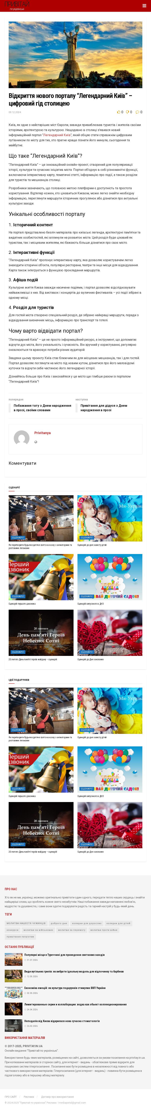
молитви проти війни (103, 930)
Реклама (29, 1096)
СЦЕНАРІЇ (18, 537)
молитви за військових (38, 930)
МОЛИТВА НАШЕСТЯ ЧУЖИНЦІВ (26, 923)
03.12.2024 (15, 112)
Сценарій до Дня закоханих (90, 659)
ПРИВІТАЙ (17, 6)
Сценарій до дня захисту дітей (92, 545)
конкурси (12, 930)
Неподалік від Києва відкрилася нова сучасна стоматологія (62, 1021)
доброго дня (59, 923)
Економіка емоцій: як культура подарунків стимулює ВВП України (65, 988)
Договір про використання (57, 1096)
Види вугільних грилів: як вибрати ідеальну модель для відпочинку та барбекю (74, 971)
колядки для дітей (118, 923)
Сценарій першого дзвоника (22, 603)
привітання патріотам (20, 936)
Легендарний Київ (57, 135)
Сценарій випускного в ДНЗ (90, 603)
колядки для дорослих (86, 923)
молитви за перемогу (71, 930)
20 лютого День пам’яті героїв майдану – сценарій (33, 659)
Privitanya (42, 433)
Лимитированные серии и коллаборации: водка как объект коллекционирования (75, 1004)
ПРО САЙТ (11, 1096)
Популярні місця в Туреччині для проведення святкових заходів (64, 954)
